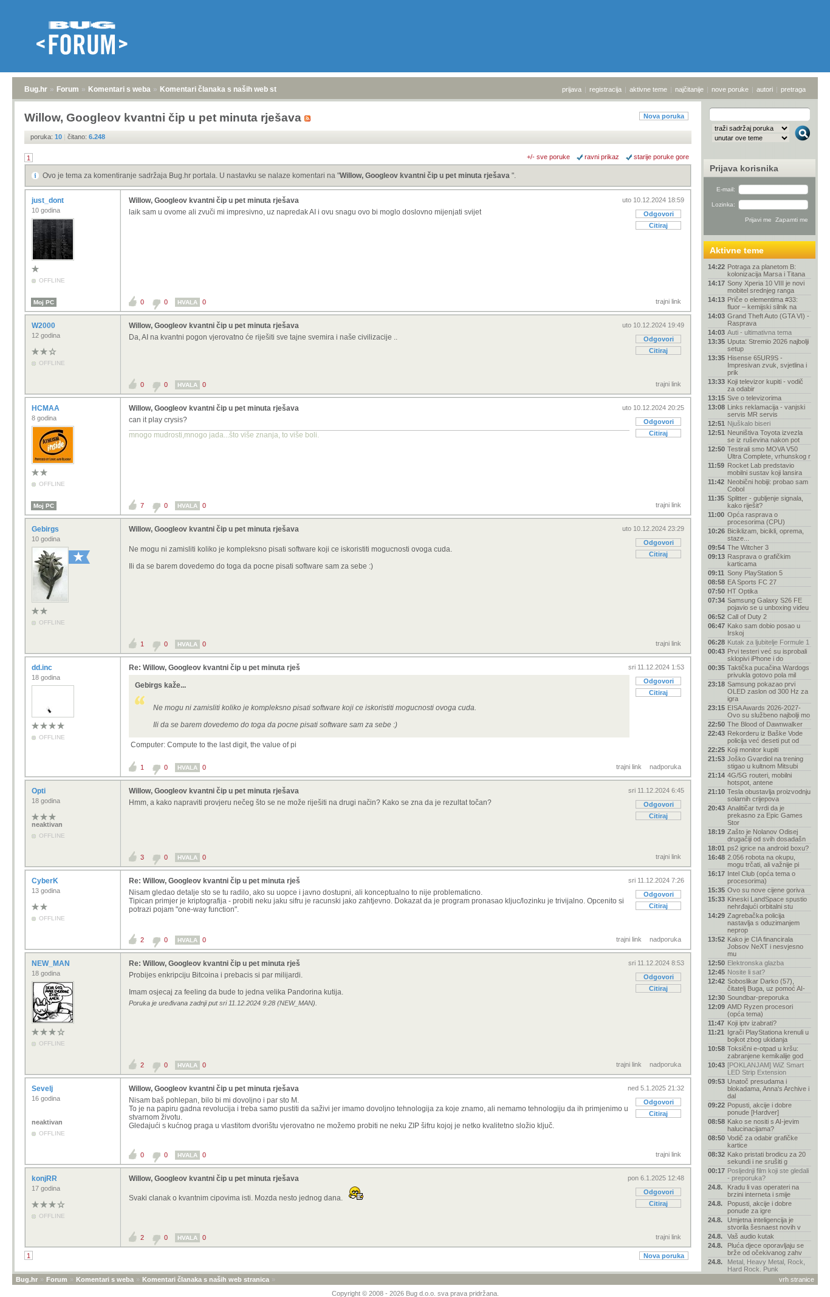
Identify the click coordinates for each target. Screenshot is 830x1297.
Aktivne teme (737, 250)
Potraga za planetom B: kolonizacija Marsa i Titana (766, 270)
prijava (571, 89)
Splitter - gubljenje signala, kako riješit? (765, 502)
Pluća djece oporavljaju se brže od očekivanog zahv (765, 1249)
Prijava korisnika (744, 168)
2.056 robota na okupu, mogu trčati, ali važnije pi (763, 861)
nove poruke (730, 89)
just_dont (49, 200)
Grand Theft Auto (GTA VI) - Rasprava (768, 319)
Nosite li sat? (746, 972)
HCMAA (46, 408)
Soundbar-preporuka (758, 997)
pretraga (793, 89)
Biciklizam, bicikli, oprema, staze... (765, 534)
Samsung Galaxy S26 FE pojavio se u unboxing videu (768, 604)
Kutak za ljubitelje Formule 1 (768, 642)
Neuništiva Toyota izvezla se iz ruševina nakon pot (765, 436)
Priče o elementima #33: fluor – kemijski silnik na (762, 303)
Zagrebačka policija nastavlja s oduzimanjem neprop (763, 923)
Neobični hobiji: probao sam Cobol (767, 485)
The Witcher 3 (748, 547)
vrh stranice (796, 1279)
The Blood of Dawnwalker (765, 724)
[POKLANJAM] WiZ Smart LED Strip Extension (765, 1068)
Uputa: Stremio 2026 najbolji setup (768, 345)
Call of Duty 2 (747, 616)
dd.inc (43, 667)
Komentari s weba (119, 89)
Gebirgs (46, 529)
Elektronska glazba (755, 963)
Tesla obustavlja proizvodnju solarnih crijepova (769, 795)
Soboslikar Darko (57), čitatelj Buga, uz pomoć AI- (766, 984)
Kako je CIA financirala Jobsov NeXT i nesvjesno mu (765, 946)
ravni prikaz (602, 156)
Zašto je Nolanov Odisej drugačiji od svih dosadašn (766, 835)
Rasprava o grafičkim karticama (759, 560)
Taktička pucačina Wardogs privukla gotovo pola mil (768, 671)
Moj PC (43, 302)
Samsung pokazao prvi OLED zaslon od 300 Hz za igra (767, 691)
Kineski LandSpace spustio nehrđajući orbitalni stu (767, 902)
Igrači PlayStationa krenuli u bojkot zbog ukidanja (768, 1035)
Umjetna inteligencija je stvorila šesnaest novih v (764, 1223)
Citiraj (658, 225)
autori (764, 89)
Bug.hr (35, 89)
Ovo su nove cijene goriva (765, 890)
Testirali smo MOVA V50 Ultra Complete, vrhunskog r (769, 452)
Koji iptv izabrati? (752, 1023)
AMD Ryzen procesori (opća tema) (760, 1010)
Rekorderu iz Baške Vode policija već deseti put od (765, 737)
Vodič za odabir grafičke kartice (762, 1141)
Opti (39, 791)
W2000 (44, 325)
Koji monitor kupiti (752, 749)
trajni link (668, 301)
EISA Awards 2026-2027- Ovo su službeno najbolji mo (768, 711)
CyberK (46, 881)
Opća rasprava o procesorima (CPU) (756, 518)
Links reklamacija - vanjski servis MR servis (766, 410)
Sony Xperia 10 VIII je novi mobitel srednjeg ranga (765, 286)
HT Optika (742, 591)
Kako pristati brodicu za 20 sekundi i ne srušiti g (766, 1158)
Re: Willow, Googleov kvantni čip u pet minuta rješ (214, 667)
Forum (68, 89)
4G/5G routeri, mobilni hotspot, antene (759, 779)
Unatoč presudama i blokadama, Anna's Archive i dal (768, 1089)
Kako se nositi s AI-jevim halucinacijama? (763, 1125)
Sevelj (43, 1088)
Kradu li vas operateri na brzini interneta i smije (763, 1190)
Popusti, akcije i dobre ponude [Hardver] (759, 1108)
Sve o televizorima (754, 398)
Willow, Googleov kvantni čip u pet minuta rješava (426, 175)
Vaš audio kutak (750, 1236)
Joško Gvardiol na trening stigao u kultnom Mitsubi (765, 762)
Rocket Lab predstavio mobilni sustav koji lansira (764, 469)
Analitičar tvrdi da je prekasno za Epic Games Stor (765, 815)
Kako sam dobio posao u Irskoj (763, 629)
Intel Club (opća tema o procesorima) (761, 877)
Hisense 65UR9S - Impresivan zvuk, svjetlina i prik (767, 365)
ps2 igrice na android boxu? (768, 848)
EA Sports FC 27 (752, 582)
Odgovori (658, 213)
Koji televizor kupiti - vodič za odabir (765, 385)
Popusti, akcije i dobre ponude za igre (759, 1207)
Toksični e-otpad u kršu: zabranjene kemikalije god (765, 1052)
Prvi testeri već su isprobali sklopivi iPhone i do (767, 655)
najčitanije (689, 89)
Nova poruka (663, 116)
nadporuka (665, 766)
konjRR (45, 1178)
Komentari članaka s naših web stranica (229, 89)
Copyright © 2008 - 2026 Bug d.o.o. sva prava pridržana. (415, 1293)
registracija (605, 89)
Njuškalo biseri (748, 423)
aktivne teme (648, 89)
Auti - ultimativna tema (759, 332)
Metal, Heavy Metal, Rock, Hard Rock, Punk (766, 1265)
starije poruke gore (661, 156)
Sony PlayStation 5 (755, 573)
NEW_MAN (52, 963)
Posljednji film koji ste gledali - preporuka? (768, 1174)
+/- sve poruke (548, 156)
